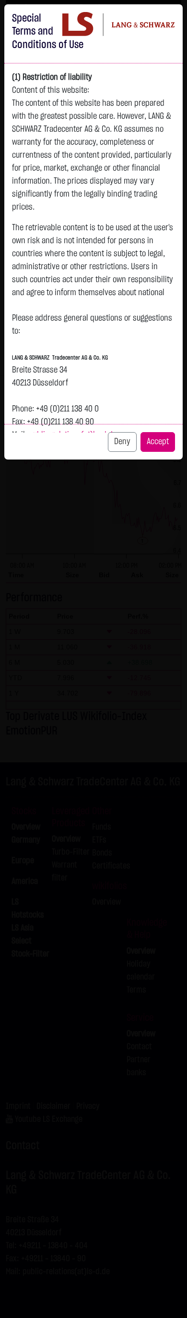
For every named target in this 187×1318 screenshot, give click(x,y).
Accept (158, 441)
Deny (122, 441)
